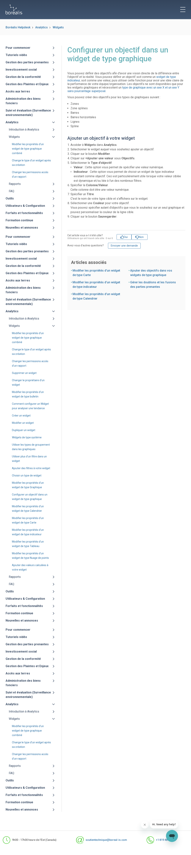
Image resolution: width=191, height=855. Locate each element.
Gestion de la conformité (23, 77)
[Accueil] (14, 9)
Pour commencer (18, 47)
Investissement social (21, 69)
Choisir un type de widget (26, 475)
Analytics (41, 27)
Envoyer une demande (124, 245)
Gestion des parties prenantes (27, 62)
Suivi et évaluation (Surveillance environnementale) (28, 113)
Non (141, 237)
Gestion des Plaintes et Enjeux (27, 84)
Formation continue (19, 220)
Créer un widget (21, 415)
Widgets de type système (27, 437)
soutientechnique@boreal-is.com (106, 839)
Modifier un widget (23, 422)
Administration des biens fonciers (23, 101)
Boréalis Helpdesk (18, 27)
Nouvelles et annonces (22, 227)
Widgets (58, 27)
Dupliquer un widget (23, 430)
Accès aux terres (18, 91)
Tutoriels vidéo (16, 55)
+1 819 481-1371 (166, 839)
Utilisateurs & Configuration (25, 205)
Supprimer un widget (24, 372)
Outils (10, 198)
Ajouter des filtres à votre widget (31, 468)
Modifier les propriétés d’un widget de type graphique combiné (28, 149)
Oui (126, 237)
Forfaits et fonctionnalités (24, 213)
